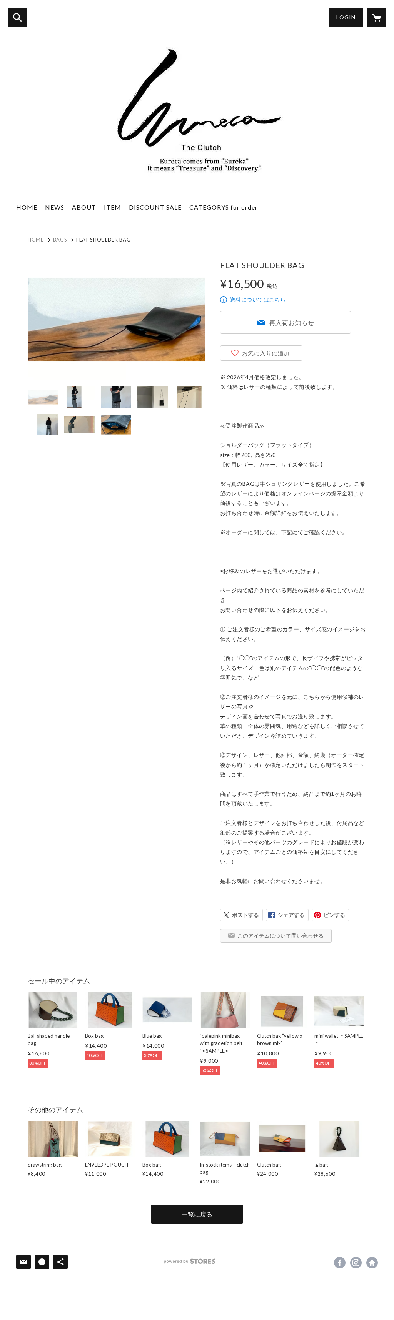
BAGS (60, 240)
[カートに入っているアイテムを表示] (376, 17)
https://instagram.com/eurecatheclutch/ (356, 1262)
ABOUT (84, 207)
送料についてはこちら (257, 299)
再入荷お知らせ (292, 322)
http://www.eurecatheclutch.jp (372, 1262)
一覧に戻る (197, 1214)
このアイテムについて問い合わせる (280, 935)
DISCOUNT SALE (155, 207)
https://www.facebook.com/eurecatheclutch (340, 1262)
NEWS (54, 207)
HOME (26, 207)
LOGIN (346, 17)
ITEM (112, 207)
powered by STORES (189, 1261)
